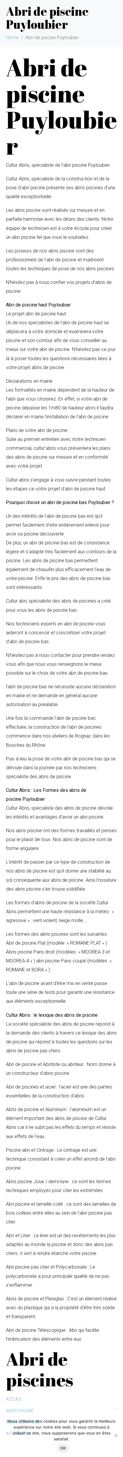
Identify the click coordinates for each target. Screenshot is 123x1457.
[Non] (116, 1435)
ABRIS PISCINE (20, 1410)
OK (63, 1448)
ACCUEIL (14, 1399)
